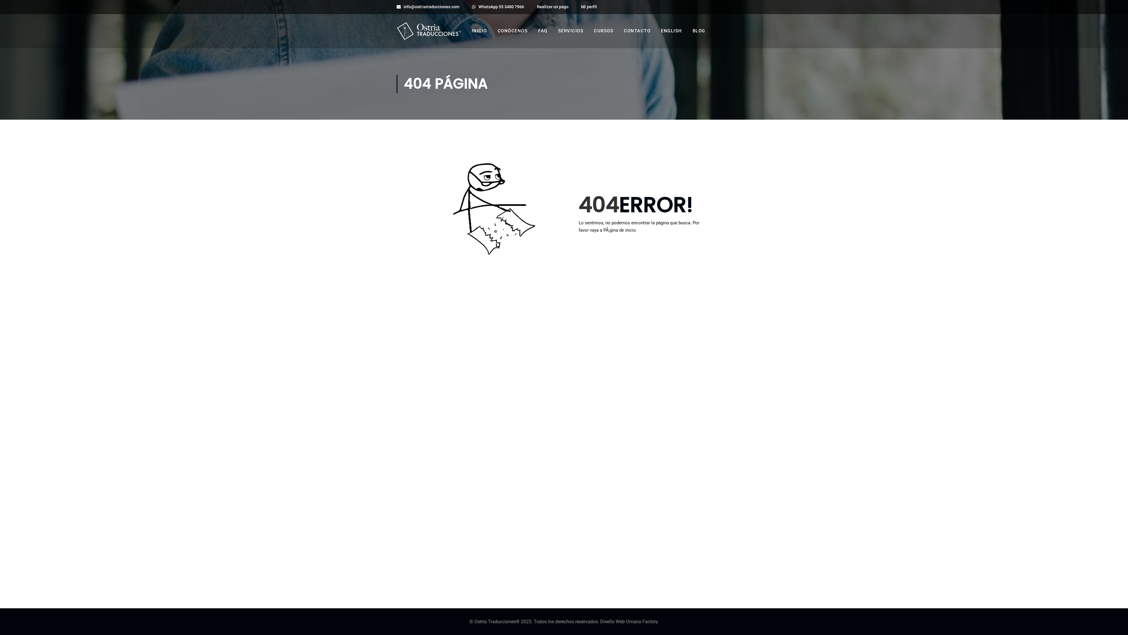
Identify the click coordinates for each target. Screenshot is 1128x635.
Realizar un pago (553, 6)
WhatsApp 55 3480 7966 (501, 6)
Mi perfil (589, 6)
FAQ (543, 31)
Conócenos (513, 31)
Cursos (603, 31)
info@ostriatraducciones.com (431, 6)
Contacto (637, 31)
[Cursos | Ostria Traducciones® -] (429, 33)
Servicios (571, 31)
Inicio (479, 31)
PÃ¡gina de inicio (619, 230)
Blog (699, 31)
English (671, 31)
